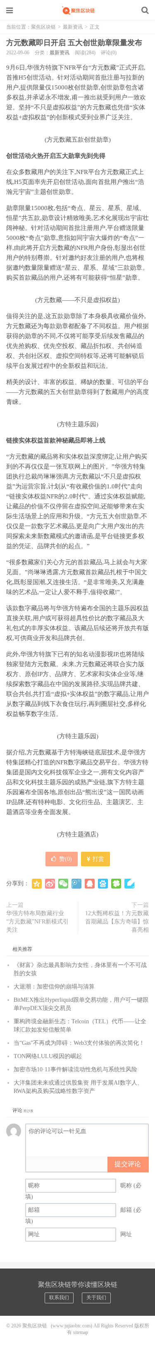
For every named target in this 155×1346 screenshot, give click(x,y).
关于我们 (96, 1297)
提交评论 (127, 1163)
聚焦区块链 (78, 10)
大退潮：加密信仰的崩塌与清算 (54, 987)
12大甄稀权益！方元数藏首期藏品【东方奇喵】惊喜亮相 (117, 921)
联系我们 (59, 1297)
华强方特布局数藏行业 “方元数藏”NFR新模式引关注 (37, 921)
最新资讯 (73, 27)
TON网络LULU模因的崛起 (48, 1056)
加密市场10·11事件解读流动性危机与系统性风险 (75, 1069)
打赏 (97, 859)
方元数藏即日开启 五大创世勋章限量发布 (74, 43)
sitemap (80, 1332)
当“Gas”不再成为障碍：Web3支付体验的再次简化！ (79, 1043)
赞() (65, 859)
